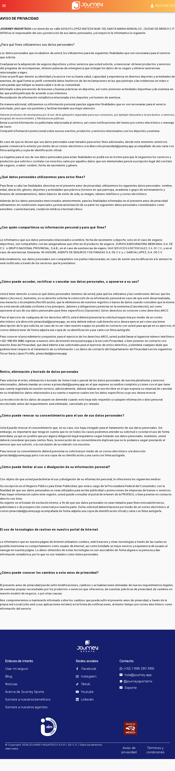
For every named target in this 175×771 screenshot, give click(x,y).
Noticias (11, 684)
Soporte (131, 688)
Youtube (87, 692)
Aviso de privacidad (129, 750)
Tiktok (85, 684)
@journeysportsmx (138, 681)
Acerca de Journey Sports (24, 692)
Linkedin (87, 699)
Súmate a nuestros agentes (26, 707)
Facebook (88, 669)
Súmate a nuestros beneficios (27, 699)
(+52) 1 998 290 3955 (139, 668)
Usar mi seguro (16, 669)
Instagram (88, 676)
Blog (8, 676)
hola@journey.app (138, 675)
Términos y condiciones (155, 750)
